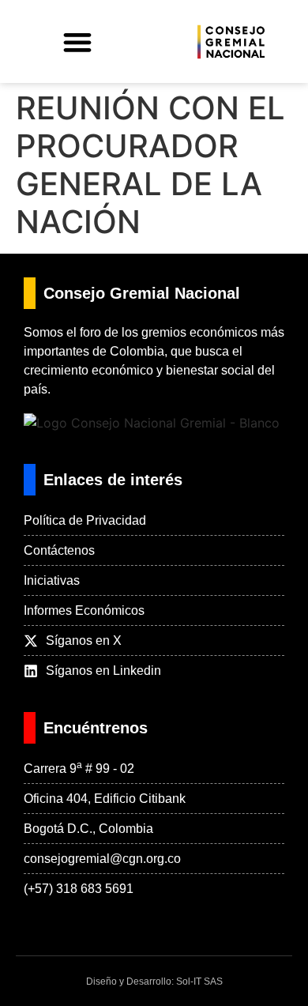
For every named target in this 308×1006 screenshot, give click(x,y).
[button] (77, 41)
